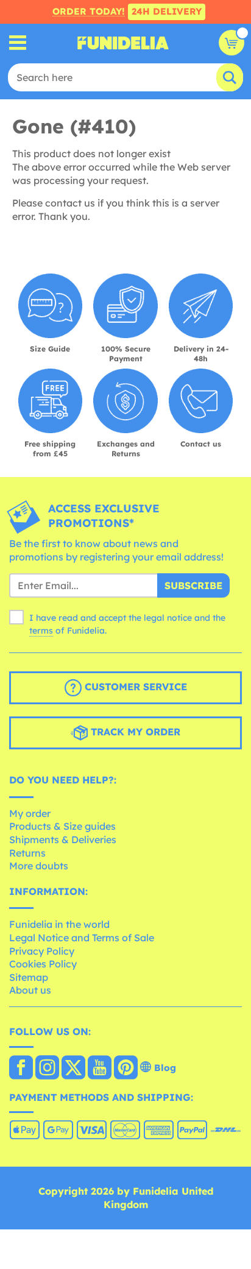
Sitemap (28, 977)
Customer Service (134, 686)
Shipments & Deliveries (62, 839)
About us (30, 990)
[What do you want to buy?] (18, 43)
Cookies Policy (43, 964)
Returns (27, 853)
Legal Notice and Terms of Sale (81, 937)
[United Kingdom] (21, 1068)
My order (30, 813)
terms (41, 630)
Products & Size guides (62, 826)
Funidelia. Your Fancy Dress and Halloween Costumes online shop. (123, 42)
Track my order (134, 732)
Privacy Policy (41, 951)
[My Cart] (231, 42)
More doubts (38, 866)
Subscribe (193, 585)
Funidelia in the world (59, 924)
